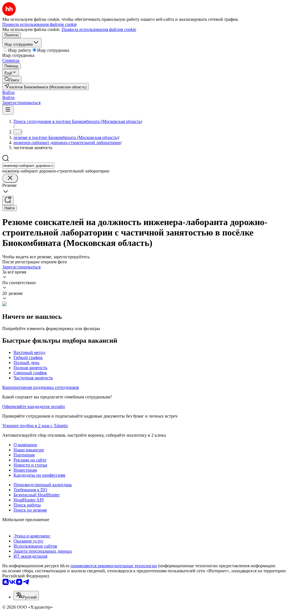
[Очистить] (10, 178)
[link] (11, 79)
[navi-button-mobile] (8, 110)
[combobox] (28, 166)
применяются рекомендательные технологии (114, 565)
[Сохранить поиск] (8, 200)
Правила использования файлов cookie (99, 29)
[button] (8, 92)
